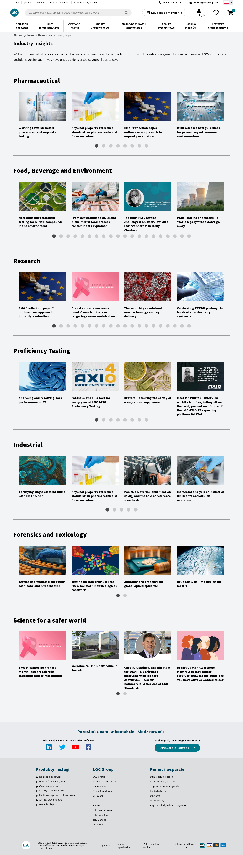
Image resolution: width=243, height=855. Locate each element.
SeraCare (98, 795)
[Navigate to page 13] (139, 236)
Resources (45, 35)
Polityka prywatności (123, 845)
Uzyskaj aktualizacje (175, 748)
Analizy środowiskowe (51, 790)
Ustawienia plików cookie (184, 845)
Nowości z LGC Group (105, 781)
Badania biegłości (48, 804)
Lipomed (98, 824)
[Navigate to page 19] (182, 236)
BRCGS (97, 805)
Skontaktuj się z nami (85, 2)
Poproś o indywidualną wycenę (168, 805)
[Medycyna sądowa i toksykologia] (37, 795)
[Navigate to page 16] (160, 236)
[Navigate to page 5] (125, 146)
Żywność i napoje (49, 786)
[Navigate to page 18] (175, 236)
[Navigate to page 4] (118, 146)
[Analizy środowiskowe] (37, 791)
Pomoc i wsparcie (59, 2)
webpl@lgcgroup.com (206, 2)
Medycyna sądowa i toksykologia (57, 795)
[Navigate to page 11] (125, 236)
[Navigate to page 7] (139, 146)
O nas (16, 2)
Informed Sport (101, 815)
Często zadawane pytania (164, 786)
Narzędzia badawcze (50, 776)
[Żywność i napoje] (37, 786)
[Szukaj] (126, 12)
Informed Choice (102, 810)
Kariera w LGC (101, 786)
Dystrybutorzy (158, 791)
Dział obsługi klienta (161, 776)
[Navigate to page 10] (118, 236)
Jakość (27, 2)
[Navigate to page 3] (111, 146)
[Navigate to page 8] (146, 146)
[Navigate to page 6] (132, 146)
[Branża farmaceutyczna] (37, 781)
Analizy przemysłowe (50, 799)
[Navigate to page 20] (189, 236)
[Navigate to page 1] (96, 146)
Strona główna (23, 35)
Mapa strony (157, 800)
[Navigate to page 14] (146, 236)
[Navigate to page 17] (168, 236)
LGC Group (99, 776)
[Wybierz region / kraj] (228, 2)
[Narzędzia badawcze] (37, 777)
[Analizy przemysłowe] (37, 800)
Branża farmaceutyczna (52, 781)
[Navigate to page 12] (132, 236)
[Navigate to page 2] (103, 146)
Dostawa (155, 795)
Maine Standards (102, 791)
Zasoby (40, 2)
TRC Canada (99, 819)
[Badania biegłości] (37, 804)
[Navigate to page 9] (111, 236)
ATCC (96, 800)
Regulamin (104, 845)
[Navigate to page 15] (153, 236)
